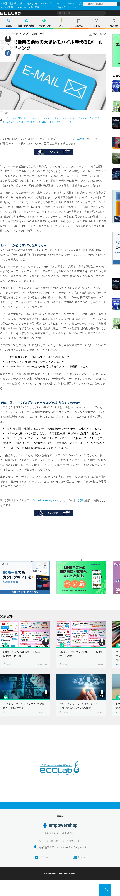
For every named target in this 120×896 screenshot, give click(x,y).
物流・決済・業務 (26, 26)
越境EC (9, 26)
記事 (81, 500)
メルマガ (51, 122)
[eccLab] (60, 777)
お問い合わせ (45, 857)
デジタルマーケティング (78, 118)
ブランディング (33, 122)
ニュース (79, 26)
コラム (97, 26)
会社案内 (81, 857)
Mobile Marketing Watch (46, 500)
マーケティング (44, 26)
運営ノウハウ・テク (65, 122)
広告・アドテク (96, 118)
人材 (61, 26)
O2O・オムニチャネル (27, 118)
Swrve (80, 138)
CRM (44, 122)
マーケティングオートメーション (52, 118)
